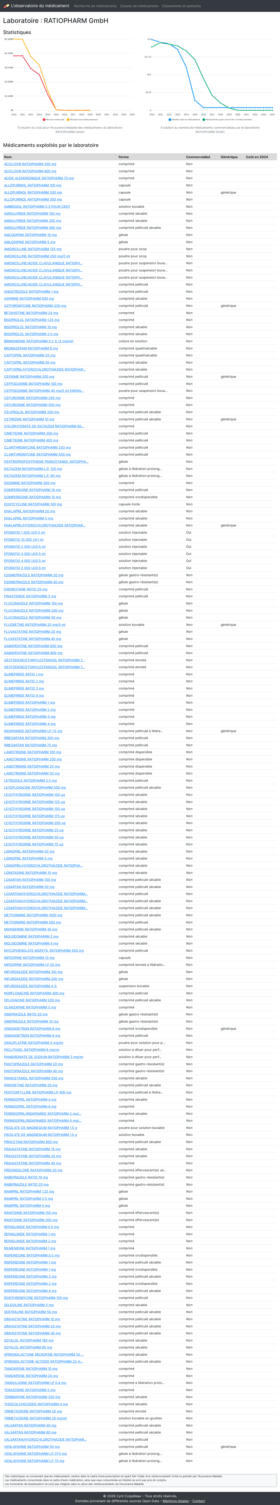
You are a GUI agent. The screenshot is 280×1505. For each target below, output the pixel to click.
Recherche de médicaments (95, 6)
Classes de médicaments (139, 6)
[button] (53, 119)
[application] (70, 79)
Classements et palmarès (181, 6)
